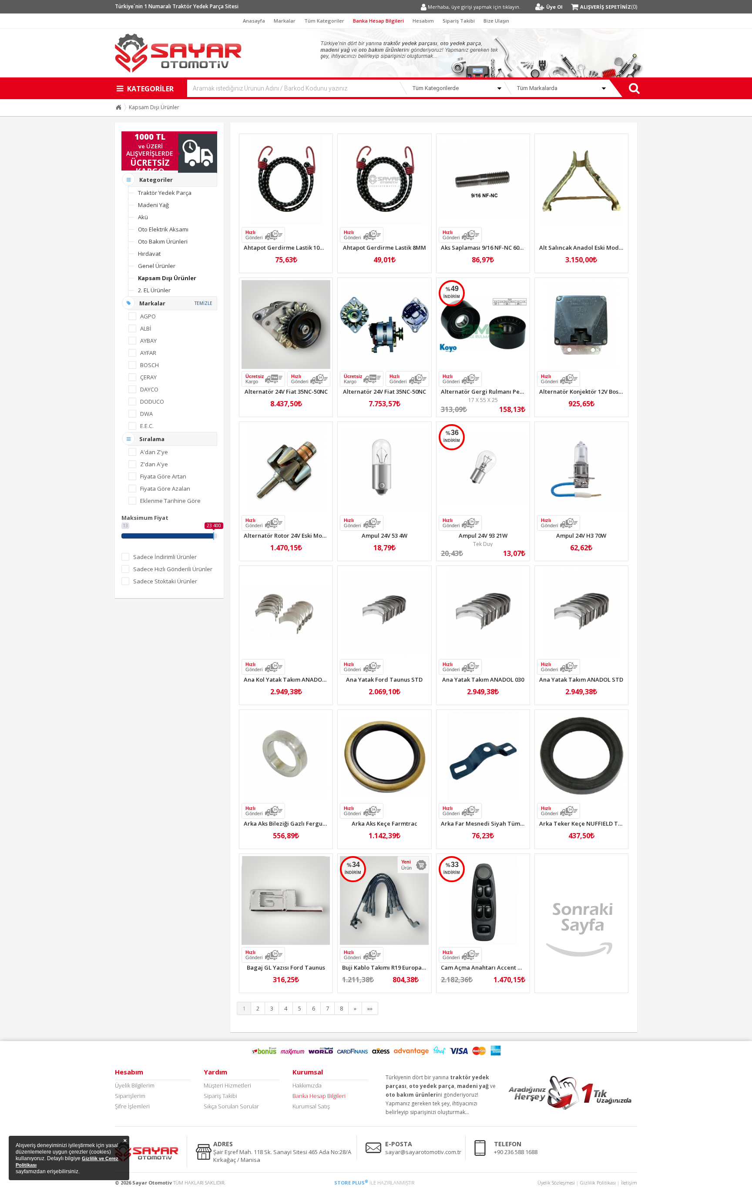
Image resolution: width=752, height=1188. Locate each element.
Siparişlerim (130, 1096)
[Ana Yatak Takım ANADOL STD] (581, 612)
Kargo (254, 379)
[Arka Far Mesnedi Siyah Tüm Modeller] (483, 756)
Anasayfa (254, 20)
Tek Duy (483, 544)
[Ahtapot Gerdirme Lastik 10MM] (286, 180)
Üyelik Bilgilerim (134, 1085)
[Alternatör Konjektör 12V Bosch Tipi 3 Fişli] (581, 324)
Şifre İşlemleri (132, 1106)
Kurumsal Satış (311, 1106)
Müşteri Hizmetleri (227, 1085)
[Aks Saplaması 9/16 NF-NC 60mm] (483, 180)
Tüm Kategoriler (324, 20)
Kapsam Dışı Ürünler (154, 107)
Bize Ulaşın (496, 20)
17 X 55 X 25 (483, 400)
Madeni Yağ (153, 205)
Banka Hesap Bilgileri (378, 20)
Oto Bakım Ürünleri (163, 241)
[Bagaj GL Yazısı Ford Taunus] (286, 900)
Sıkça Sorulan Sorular (231, 1106)
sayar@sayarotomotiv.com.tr (423, 1152)
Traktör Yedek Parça (164, 193)
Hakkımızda (307, 1085)
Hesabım (423, 20)
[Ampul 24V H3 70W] (581, 468)
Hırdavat (149, 254)
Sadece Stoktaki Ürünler (165, 581)
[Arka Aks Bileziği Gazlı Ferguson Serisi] (286, 756)
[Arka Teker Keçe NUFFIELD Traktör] (581, 756)
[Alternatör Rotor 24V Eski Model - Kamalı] (286, 468)
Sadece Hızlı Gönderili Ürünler (172, 569)
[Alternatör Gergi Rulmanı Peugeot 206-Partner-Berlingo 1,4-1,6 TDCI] (483, 324)
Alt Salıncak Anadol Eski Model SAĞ (588, 247)
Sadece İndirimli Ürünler (165, 557)
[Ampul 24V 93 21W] (483, 468)
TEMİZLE (203, 303)
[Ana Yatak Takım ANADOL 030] (483, 612)
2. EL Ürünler (154, 290)
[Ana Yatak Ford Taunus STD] (384, 612)
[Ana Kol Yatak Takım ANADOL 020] (286, 612)
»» (370, 1008)
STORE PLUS (351, 1182)
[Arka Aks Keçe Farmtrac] (384, 756)
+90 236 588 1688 (515, 1152)
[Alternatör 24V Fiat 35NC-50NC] (286, 324)
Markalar (284, 20)
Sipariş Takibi (459, 20)
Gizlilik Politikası (598, 1182)
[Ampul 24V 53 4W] (384, 468)
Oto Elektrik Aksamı (163, 229)
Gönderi (253, 235)
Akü (143, 217)
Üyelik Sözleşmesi (556, 1182)
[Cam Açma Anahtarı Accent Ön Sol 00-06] (483, 900)
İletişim (629, 1182)
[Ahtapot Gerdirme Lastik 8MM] (384, 180)
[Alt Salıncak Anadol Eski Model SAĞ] (581, 180)
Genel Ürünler (156, 266)
